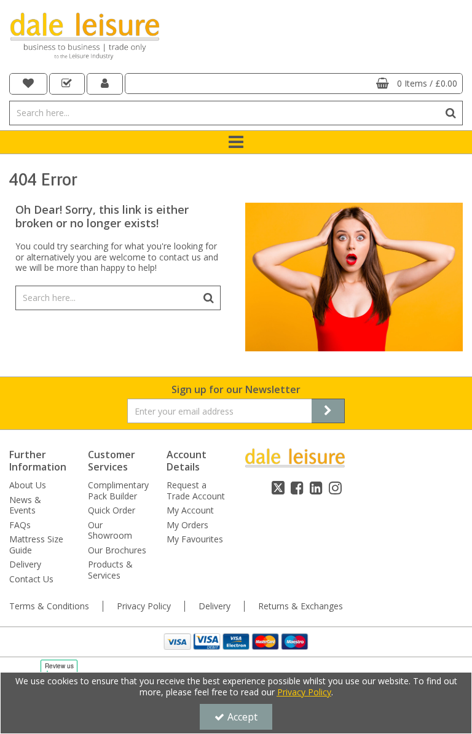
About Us (27, 485)
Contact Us (31, 579)
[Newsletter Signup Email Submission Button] (328, 411)
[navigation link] (28, 84)
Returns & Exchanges (300, 606)
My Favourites (195, 539)
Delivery (25, 564)
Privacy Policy (144, 606)
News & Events (25, 505)
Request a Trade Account (196, 490)
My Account (190, 510)
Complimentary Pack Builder (118, 490)
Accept (242, 717)
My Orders (187, 525)
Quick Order (111, 510)
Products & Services (110, 569)
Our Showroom (110, 530)
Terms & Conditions (49, 606)
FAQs (20, 525)
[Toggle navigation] (236, 142)
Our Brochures (117, 550)
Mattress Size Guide (36, 544)
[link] (278, 488)
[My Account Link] (105, 84)
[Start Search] (451, 113)
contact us (180, 257)
